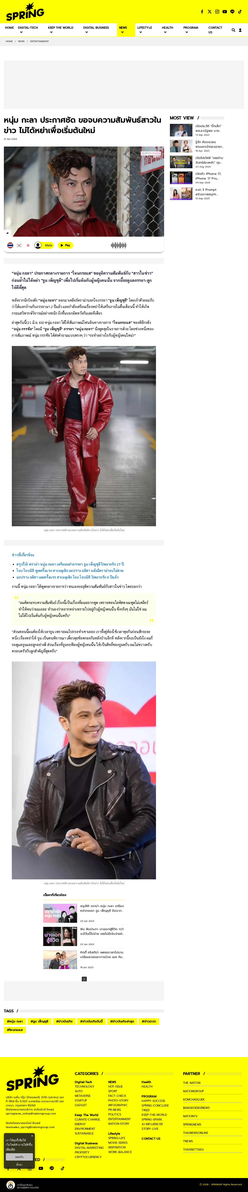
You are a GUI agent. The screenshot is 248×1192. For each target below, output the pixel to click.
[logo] (25, 11)
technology (85, 1086)
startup (81, 1100)
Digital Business (86, 1143)
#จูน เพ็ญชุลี (39, 1021)
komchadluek (194, 1099)
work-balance (120, 1152)
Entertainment (39, 41)
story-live (150, 1129)
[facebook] (14, 234)
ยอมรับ (19, 1156)
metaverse (83, 1096)
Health (146, 1082)
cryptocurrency (88, 1157)
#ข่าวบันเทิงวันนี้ (91, 1021)
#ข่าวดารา (149, 1021)
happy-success (153, 1101)
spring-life (116, 1138)
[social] (202, 11)
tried (146, 1110)
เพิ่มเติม (10, 1149)
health (147, 1086)
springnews (192, 1124)
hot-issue (115, 1086)
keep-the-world (154, 1115)
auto (79, 1091)
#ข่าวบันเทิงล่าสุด (122, 1021)
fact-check (117, 1096)
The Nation (191, 1083)
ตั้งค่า (19, 1164)
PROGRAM (149, 1096)
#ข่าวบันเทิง (64, 1021)
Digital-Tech (83, 1082)
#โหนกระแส (15, 1030)
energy (80, 1124)
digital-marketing (89, 1148)
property (82, 1152)
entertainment (119, 1119)
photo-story (118, 1100)
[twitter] (21, 233)
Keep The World (86, 1115)
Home (9, 41)
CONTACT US (151, 1139)
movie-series (117, 1143)
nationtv (190, 1116)
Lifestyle (114, 1134)
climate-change (87, 1119)
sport (112, 1091)
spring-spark (152, 1119)
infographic (118, 1105)
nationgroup (193, 1091)
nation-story (118, 1124)
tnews (188, 1141)
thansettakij (193, 1149)
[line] (28, 234)
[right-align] (232, 30)
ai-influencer (152, 1124)
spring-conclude (155, 1105)
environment (85, 1129)
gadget (81, 1105)
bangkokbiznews (196, 1108)
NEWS (21, 41)
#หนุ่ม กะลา (15, 1021)
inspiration (117, 1147)
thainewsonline (195, 1133)
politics (114, 1114)
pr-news (114, 1110)
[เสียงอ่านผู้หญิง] (44, 245)
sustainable (84, 1133)
